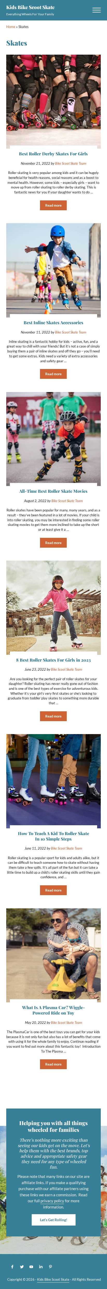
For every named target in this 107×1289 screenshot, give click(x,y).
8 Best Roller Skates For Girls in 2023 (53, 660)
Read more (56, 206)
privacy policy (52, 1201)
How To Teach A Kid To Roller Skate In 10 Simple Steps (53, 836)
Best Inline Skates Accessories (53, 322)
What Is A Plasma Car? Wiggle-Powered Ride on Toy (53, 1010)
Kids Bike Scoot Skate (30, 7)
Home (10, 27)
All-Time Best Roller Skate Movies (53, 491)
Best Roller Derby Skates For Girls (53, 153)
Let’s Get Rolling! (53, 1220)
